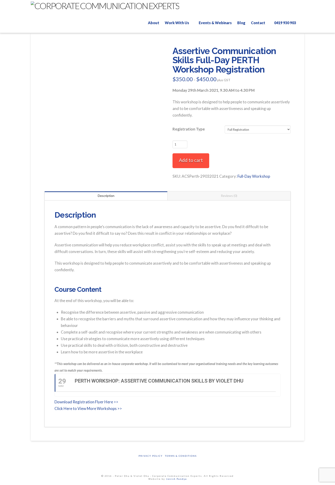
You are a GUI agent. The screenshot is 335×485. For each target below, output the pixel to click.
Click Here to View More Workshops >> (88, 408)
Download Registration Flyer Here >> (86, 401)
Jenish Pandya (176, 478)
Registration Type (189, 129)
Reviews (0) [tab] (229, 196)
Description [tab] (106, 196)
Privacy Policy (151, 455)
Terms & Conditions (181, 455)
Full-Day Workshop (253, 176)
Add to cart (191, 160)
